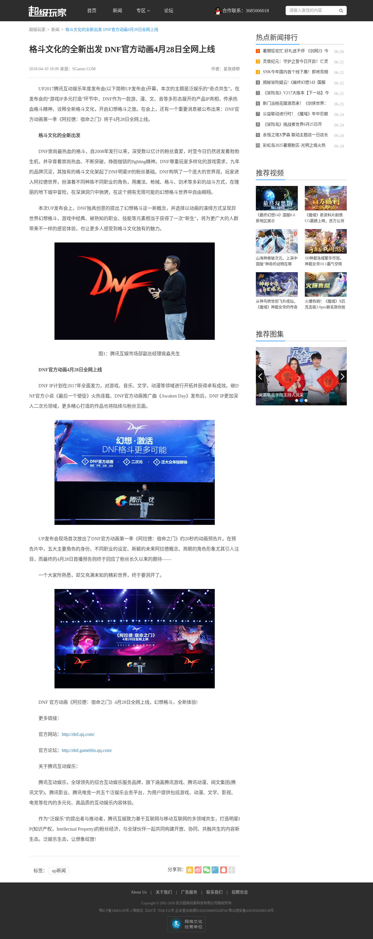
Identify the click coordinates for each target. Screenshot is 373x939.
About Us (139, 892)
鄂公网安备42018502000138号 (251, 911)
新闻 (117, 10)
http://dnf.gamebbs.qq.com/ (87, 750)
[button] (260, 376)
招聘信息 (240, 892)
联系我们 (215, 892)
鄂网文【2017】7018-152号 (154, 911)
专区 (141, 10)
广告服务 (189, 892)
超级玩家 (37, 29)
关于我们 (164, 892)
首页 (91, 10)
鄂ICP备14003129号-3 (116, 911)
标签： (40, 870)
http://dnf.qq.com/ (78, 734)
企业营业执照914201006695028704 (201, 911)
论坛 (168, 10)
